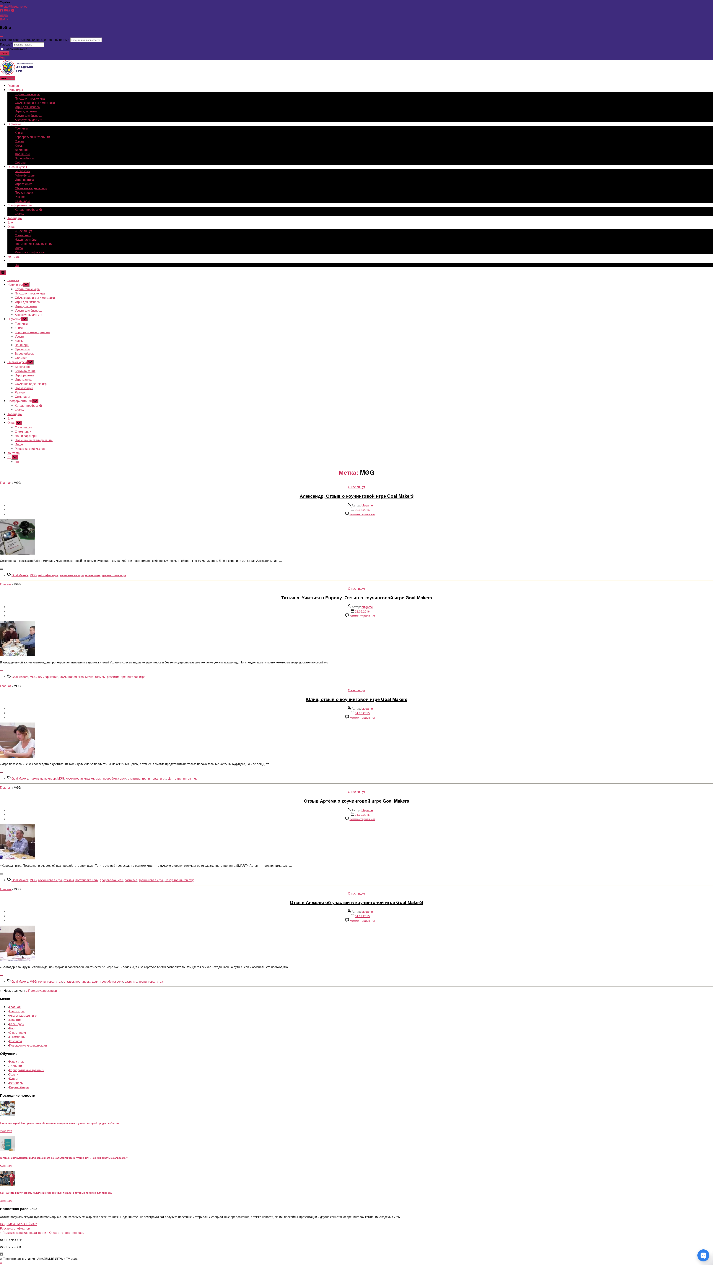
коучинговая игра (72, 575)
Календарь (14, 218)
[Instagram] (8, 11)
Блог (10, 222)
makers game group (43, 778)
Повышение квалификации (34, 244)
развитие (113, 677)
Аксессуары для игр (28, 120)
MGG (33, 575)
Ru (9, 261)
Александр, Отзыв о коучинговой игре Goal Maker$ (357, 496)
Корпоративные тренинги (32, 137)
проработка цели (114, 778)
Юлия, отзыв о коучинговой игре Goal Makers (356, 699)
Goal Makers (20, 575)
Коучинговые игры (27, 94)
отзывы (100, 677)
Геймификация (25, 175)
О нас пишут (23, 231)
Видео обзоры (25, 158)
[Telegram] (12, 11)
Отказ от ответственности (65, 1232)
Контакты (13, 256)
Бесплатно (22, 171)
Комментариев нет (362, 514)
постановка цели (86, 880)
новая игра (92, 575)
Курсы (19, 145)
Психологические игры (30, 98)
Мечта (89, 677)
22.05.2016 (362, 510)
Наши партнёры (26, 239)
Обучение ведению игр (31, 188)
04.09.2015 (362, 713)
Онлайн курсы (17, 167)
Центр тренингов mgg (183, 778)
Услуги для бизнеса (28, 115)
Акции (4, 15)
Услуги (19, 141)
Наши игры (15, 90)
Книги (19, 132)
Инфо (19, 248)
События (21, 162)
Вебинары (22, 150)
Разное (20, 197)
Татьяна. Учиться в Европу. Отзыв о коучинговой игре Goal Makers (356, 597)
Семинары (22, 201)
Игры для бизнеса (27, 107)
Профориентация (19, 205)
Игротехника (23, 184)
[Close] (1, 36)
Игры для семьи (26, 111)
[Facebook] (1, 11)
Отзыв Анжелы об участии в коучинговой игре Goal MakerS (356, 902)
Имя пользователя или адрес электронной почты (34, 40)
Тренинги (21, 128)
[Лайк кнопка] (1, 569)
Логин (4, 53)
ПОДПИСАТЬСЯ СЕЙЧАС (18, 1224)
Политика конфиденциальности (23, 1232)
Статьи (20, 214)
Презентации (24, 192)
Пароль (6, 44)
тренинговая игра (114, 575)
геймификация (48, 575)
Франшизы (22, 154)
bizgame (367, 505)
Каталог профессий (28, 209)
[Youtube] (5, 11)
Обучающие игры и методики (35, 103)
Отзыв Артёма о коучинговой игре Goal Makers (356, 801)
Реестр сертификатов (30, 252)
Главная (13, 85)
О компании (23, 235)
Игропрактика (24, 179)
